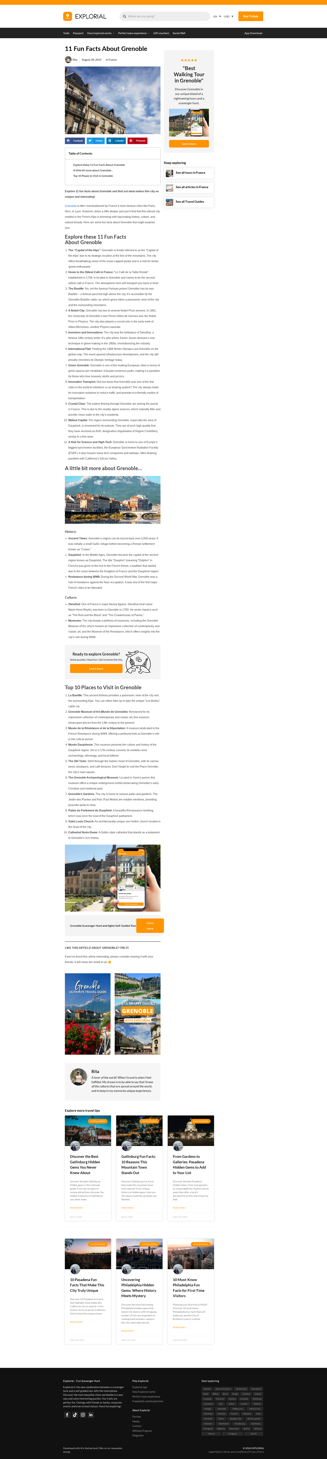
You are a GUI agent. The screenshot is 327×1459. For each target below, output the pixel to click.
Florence (220, 1398)
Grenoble (70, 205)
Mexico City (254, 1408)
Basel (205, 1393)
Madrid (257, 1403)
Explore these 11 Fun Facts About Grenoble (99, 164)
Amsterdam (241, 1388)
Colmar (258, 1393)
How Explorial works (144, 1391)
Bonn (225, 1393)
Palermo (247, 1413)
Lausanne (208, 1403)
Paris (258, 1413)
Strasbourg (240, 1423)
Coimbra (246, 1393)
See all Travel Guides (190, 201)
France (112, 59)
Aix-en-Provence (223, 1388)
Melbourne (238, 1408)
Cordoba (207, 1398)
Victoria (257, 1428)
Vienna (211, 1433)
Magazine (138, 1435)
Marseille (222, 1408)
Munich (234, 1413)
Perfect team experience (146, 1396)
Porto (221, 1418)
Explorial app (139, 1386)
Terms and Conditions (235, 1451)
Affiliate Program (142, 1430)
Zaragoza (232, 1433)
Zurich (254, 1433)
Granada (244, 1398)
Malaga (207, 1408)
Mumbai (221, 1413)
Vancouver (234, 1428)
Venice (247, 1428)
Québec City (235, 1418)
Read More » (76, 1207)
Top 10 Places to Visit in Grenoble (93, 175)
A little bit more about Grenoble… (93, 170)
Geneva (232, 1398)
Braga (235, 1393)
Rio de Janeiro (254, 1418)
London (244, 1403)
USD (227, 16)
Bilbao (216, 1393)
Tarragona (208, 1428)
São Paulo (255, 1423)
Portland (208, 1418)
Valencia (221, 1428)
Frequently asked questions (147, 1401)
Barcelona (256, 1388)
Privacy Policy (256, 1451)
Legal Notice (215, 1451)
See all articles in (192, 187)
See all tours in (190, 172)
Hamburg (257, 1398)
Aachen (207, 1388)
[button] (75, 141)
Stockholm (223, 1423)
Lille (220, 1403)
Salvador (208, 1423)
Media (136, 1421)
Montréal (208, 1413)
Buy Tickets (250, 16)
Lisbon (231, 1403)
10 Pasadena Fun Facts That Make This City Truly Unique (87, 1284)
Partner (136, 1416)
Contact (136, 1425)
